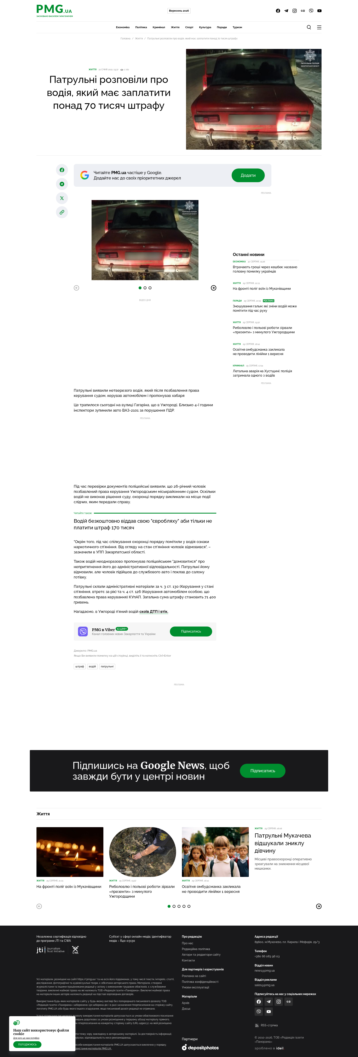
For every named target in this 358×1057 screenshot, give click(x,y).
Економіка (122, 27)
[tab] (140, 287)
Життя (175, 27)
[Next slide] (213, 287)
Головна (126, 38)
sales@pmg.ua (265, 985)
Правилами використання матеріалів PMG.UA (84, 1048)
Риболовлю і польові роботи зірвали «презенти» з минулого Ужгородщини (264, 330)
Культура (205, 27)
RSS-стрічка (269, 1025)
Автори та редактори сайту (201, 954)
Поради (222, 27)
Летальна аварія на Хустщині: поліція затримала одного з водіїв (262, 373)
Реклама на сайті (194, 976)
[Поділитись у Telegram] (62, 184)
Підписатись (191, 631)
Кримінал (159, 27)
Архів (185, 1003)
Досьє (186, 1008)
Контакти (188, 960)
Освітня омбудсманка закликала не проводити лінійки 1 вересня (259, 352)
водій (92, 666)
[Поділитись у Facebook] (62, 170)
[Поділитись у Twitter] (62, 198)
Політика (141, 27)
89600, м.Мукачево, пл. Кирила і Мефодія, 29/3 (287, 942)
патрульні (107, 666)
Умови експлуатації (195, 987)
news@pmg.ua (265, 970)
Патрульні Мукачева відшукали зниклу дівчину (283, 843)
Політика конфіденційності (200, 981)
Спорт (189, 27)
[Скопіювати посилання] (62, 212)
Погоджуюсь (27, 1044)
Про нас (187, 943)
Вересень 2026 (179, 10)
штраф (79, 666)
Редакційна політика (196, 949)
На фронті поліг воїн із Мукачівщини (262, 289)
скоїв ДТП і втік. (153, 611)
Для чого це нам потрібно (26, 1038)
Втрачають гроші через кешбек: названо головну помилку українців (265, 269)
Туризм (237, 27)
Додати (248, 175)
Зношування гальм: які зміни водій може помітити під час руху (265, 308)
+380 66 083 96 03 (267, 956)
